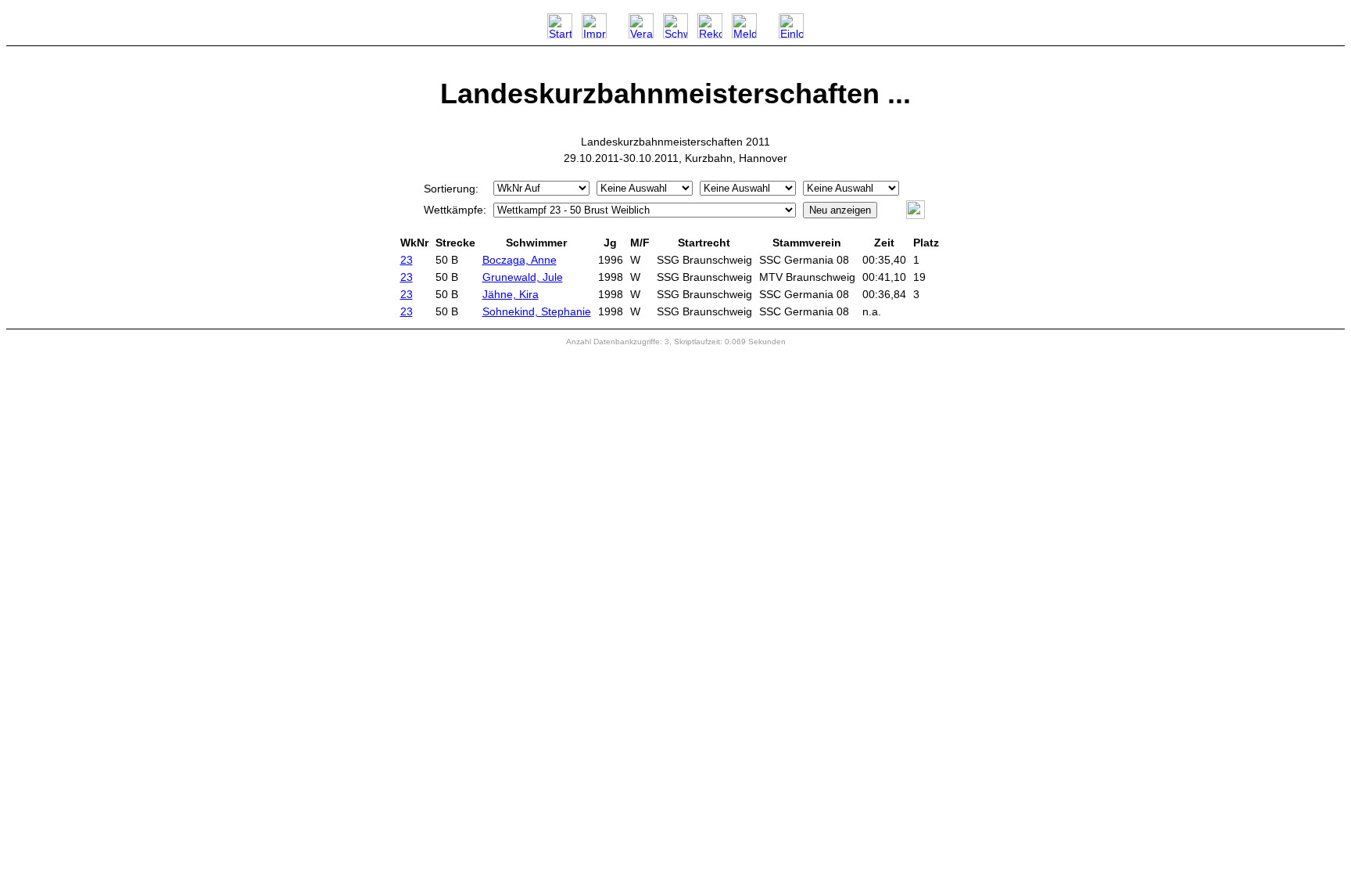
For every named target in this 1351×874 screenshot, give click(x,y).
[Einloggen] (791, 34)
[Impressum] (594, 34)
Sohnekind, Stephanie (536, 311)
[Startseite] (559, 34)
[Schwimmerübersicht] (675, 34)
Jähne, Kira (510, 294)
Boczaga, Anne (519, 260)
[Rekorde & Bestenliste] (709, 34)
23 (406, 260)
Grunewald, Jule (522, 277)
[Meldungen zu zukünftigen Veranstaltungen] (744, 34)
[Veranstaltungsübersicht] (641, 34)
